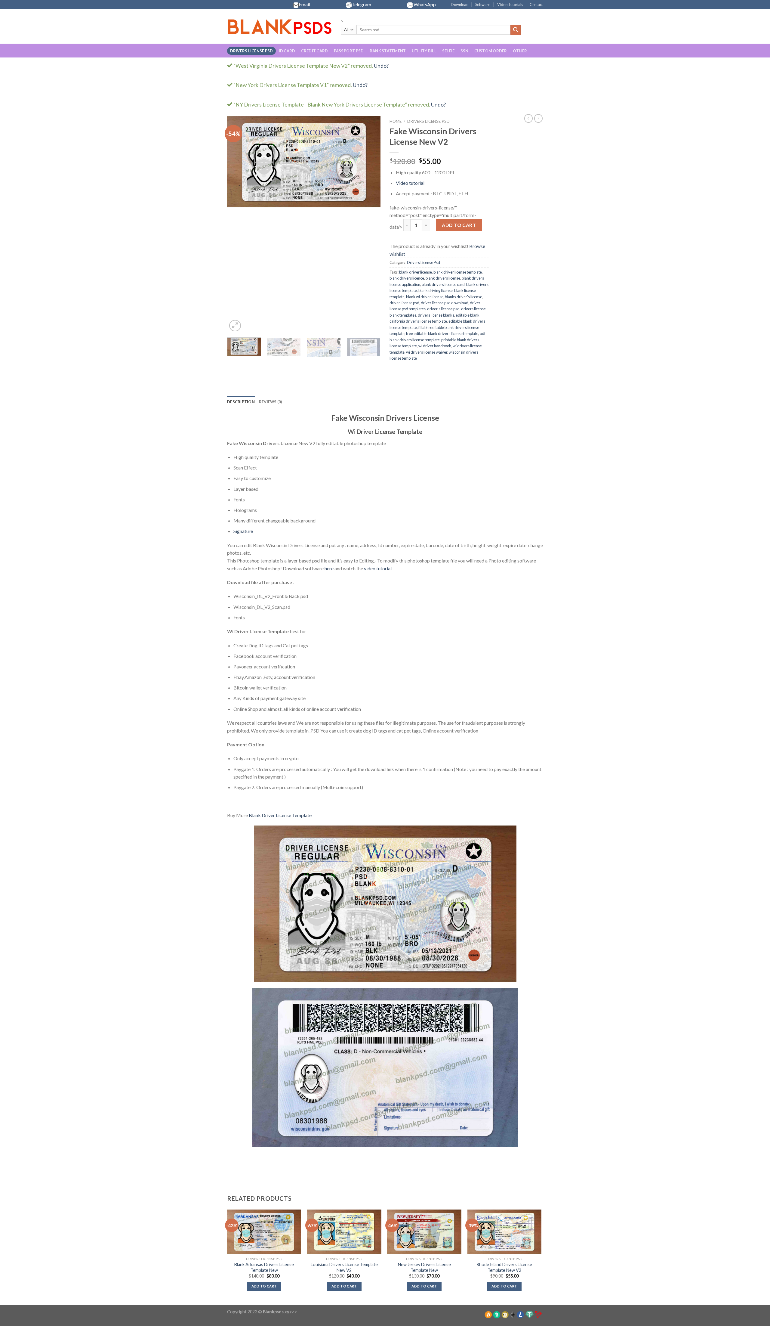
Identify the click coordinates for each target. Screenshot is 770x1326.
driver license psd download (444, 302)
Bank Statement (388, 50)
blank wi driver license (424, 296)
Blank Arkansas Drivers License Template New (264, 1267)
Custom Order (490, 50)
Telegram (361, 4)
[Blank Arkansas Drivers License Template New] (264, 1232)
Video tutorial (410, 183)
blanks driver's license (463, 296)
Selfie (448, 50)
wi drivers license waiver (426, 352)
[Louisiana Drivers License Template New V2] (344, 1232)
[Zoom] (235, 326)
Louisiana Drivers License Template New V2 (344, 1267)
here (329, 568)
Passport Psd (349, 50)
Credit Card (314, 50)
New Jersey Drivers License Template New (424, 1267)
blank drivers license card (443, 284)
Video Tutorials (510, 4)
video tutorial (378, 568)
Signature (243, 531)
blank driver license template (457, 272)
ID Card (287, 50)
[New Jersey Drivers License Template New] (424, 1232)
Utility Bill (424, 50)
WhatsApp (424, 4)
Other (520, 50)
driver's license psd (443, 308)
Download (460, 4)
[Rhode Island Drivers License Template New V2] (504, 1232)
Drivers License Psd (251, 50)
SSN (464, 50)
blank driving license (435, 290)
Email (304, 4)
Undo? (381, 66)
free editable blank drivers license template (442, 333)
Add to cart (459, 225)
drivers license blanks (436, 315)
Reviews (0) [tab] (270, 401)
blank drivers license (443, 278)
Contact (536, 4)
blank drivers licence (407, 278)
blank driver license (415, 272)
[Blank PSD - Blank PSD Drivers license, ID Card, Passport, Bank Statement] (279, 26)
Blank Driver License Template (280, 815)
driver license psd (404, 302)
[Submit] (515, 30)
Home (396, 121)
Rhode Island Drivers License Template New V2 (504, 1267)
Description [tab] (241, 401)
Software (482, 4)
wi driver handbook (434, 345)
